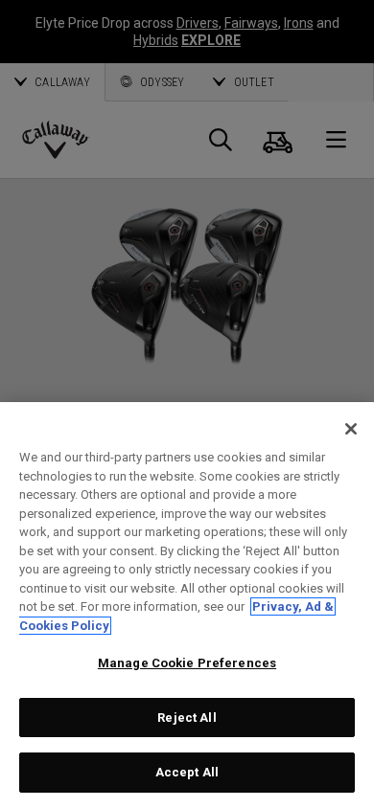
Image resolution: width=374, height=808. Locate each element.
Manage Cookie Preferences (187, 663)
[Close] (351, 429)
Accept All (187, 772)
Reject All (186, 717)
